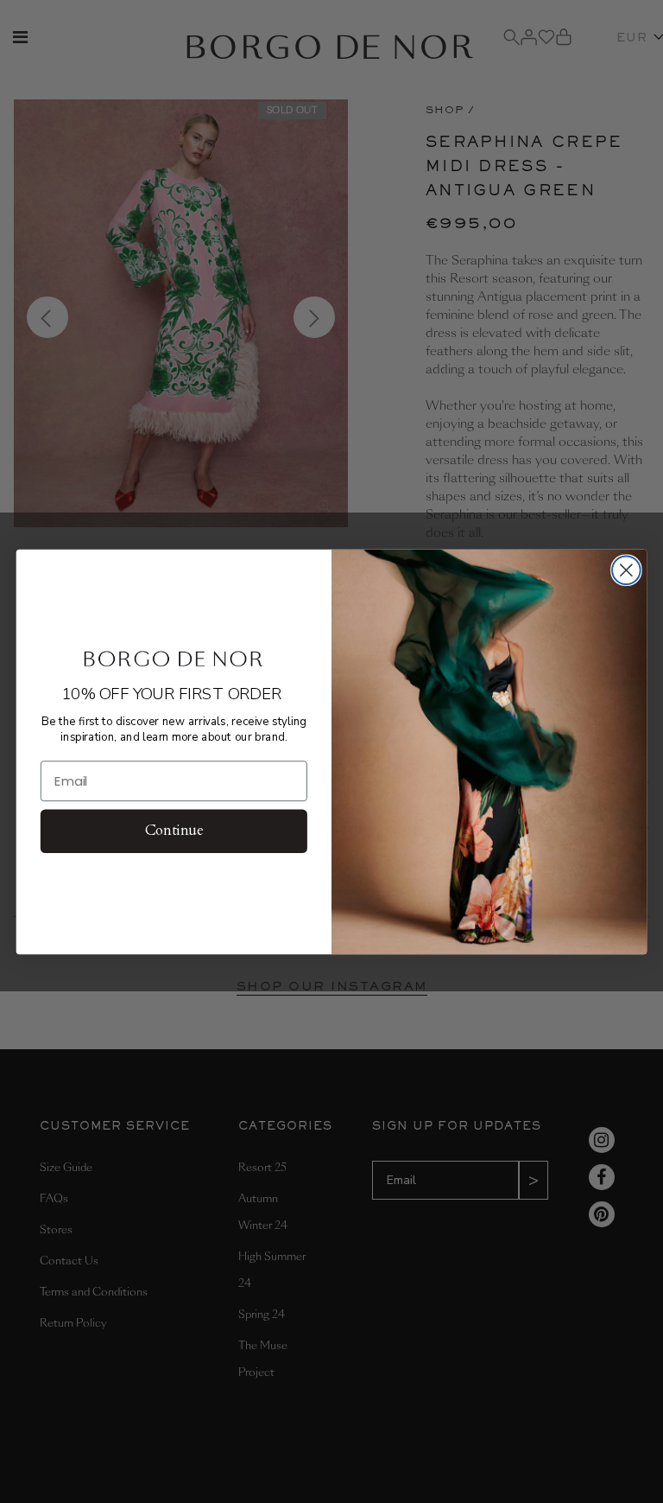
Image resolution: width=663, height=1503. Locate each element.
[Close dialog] (626, 570)
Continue (174, 830)
